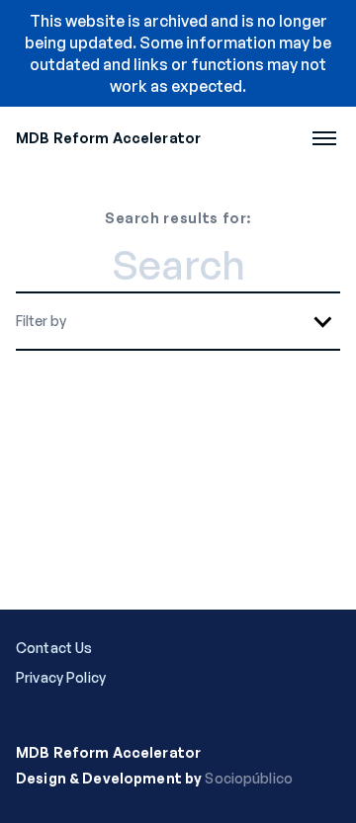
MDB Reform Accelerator (108, 137)
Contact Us (54, 648)
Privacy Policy (61, 678)
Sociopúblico (249, 778)
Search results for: (178, 217)
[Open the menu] (324, 138)
